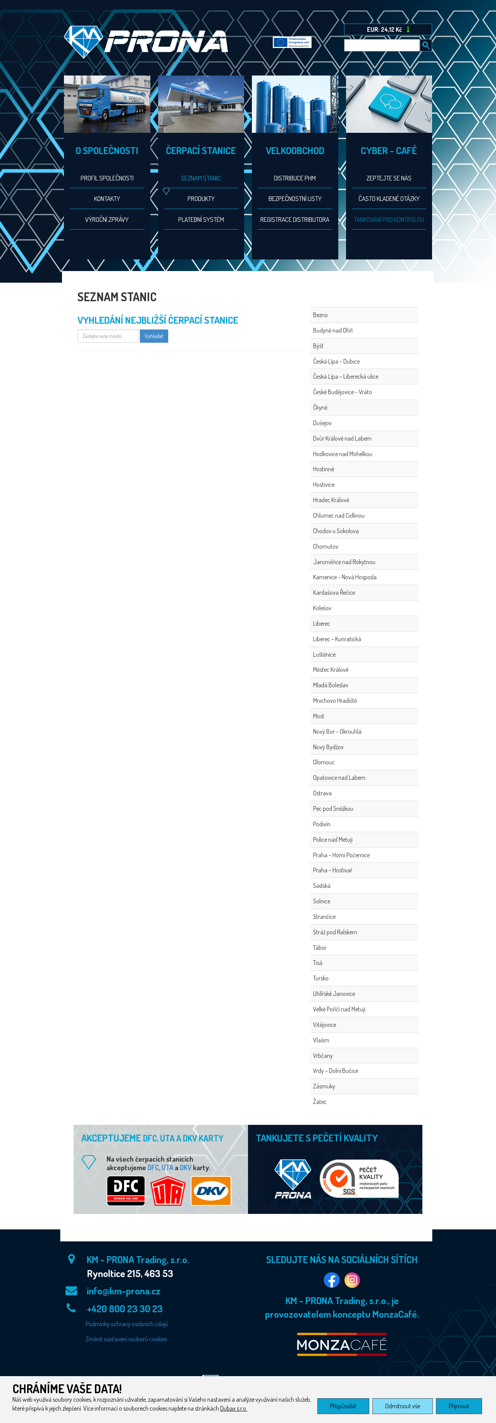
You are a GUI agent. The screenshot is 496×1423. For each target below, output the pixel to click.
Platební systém (201, 219)
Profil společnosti (107, 178)
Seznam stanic (201, 178)
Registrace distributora (294, 219)
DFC (153, 1167)
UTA (167, 1167)
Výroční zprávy (107, 219)
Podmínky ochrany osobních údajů (127, 1324)
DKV (185, 1167)
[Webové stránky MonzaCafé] (342, 1344)
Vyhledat (154, 336)
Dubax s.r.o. (233, 1408)
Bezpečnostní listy (295, 198)
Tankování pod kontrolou (389, 219)
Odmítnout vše (402, 1406)
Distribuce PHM (295, 178)
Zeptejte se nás (389, 178)
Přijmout (459, 1406)
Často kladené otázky (389, 198)
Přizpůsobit (343, 1406)
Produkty (201, 198)
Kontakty (107, 198)
